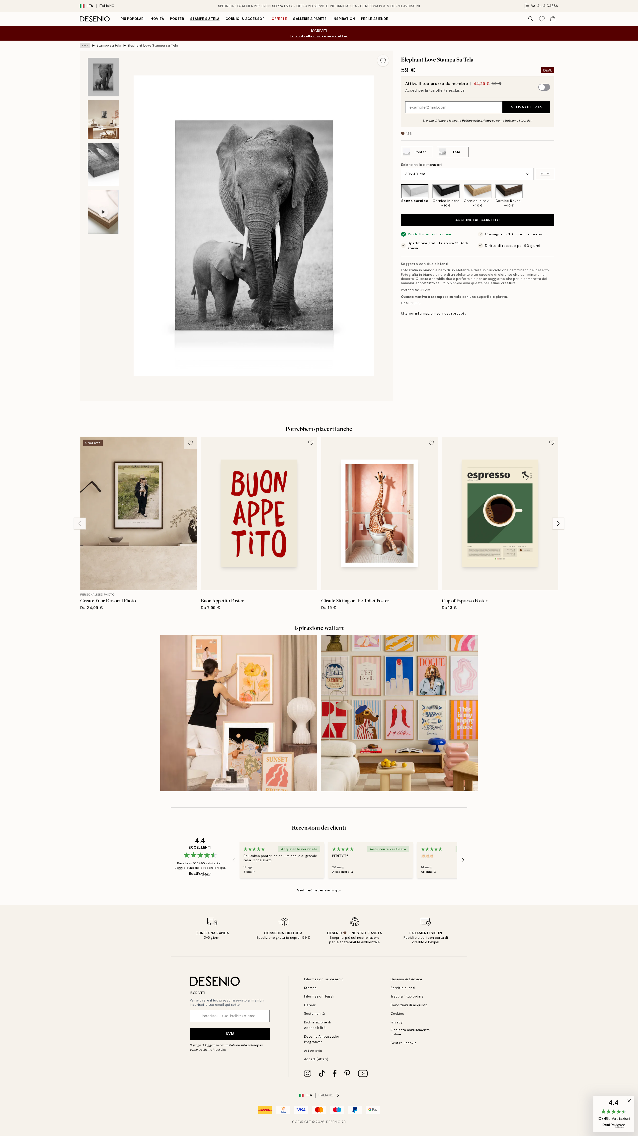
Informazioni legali (319, 996)
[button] (545, 174)
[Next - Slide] (558, 196)
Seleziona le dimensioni (421, 164)
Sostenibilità (314, 1013)
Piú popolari (133, 19)
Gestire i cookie (404, 1043)
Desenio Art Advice (406, 979)
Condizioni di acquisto (409, 1005)
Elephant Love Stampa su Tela (153, 45)
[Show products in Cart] (552, 19)
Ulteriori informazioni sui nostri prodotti (434, 313)
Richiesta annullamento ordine (410, 1032)
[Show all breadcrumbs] (85, 45)
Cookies (397, 1013)
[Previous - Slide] (397, 196)
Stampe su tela (205, 19)
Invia (230, 1033)
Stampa (310, 988)
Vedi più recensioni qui (319, 890)
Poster (177, 19)
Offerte (279, 19)
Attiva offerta (526, 107)
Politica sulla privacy (477, 120)
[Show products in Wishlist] (541, 19)
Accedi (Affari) (316, 1059)
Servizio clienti (403, 988)
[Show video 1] (103, 212)
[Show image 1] (103, 77)
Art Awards (313, 1051)
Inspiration (343, 19)
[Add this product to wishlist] (383, 61)
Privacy (397, 1022)
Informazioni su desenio (324, 979)
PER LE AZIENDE (374, 19)
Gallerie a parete (309, 19)
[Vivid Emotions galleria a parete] (399, 713)
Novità (157, 19)
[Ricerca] (530, 19)
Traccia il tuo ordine (407, 996)
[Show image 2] (103, 119)
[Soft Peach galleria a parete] (238, 713)
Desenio (333, 1122)
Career (310, 1005)
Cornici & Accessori (246, 19)
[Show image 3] (103, 164)
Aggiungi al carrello (477, 220)
